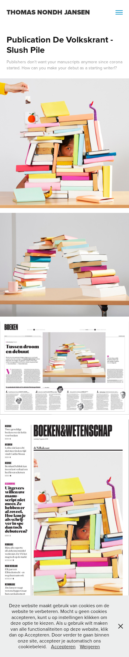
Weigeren (90, 646)
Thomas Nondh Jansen (48, 12)
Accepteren (63, 646)
